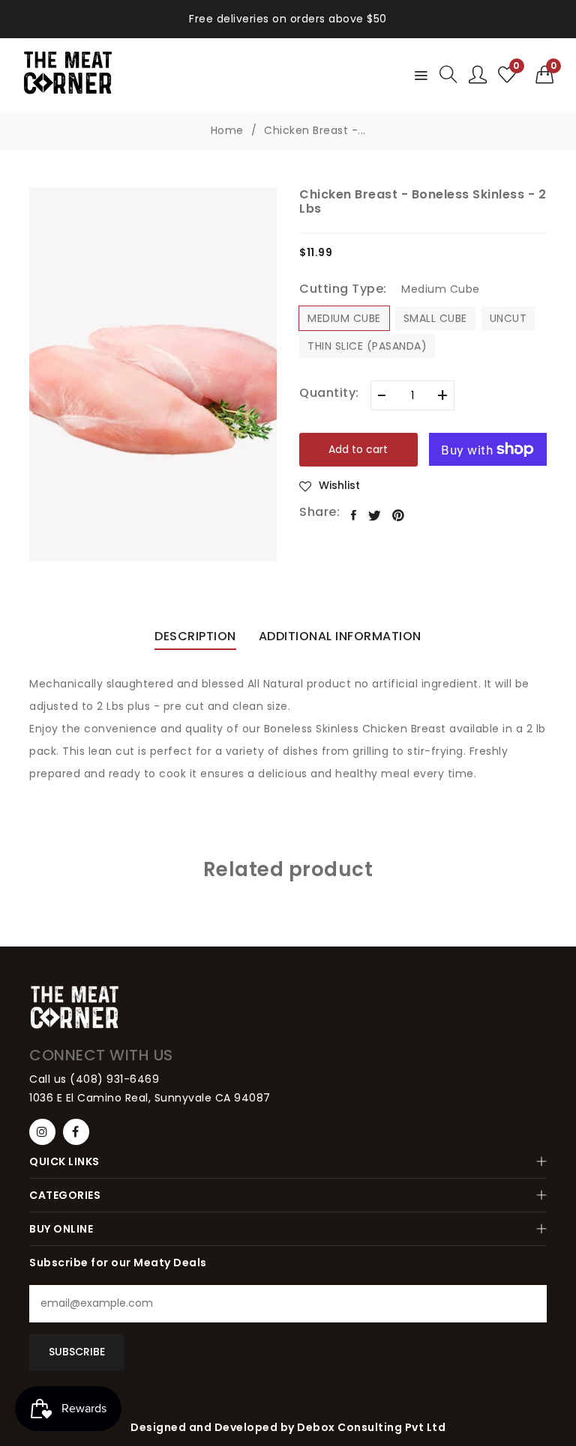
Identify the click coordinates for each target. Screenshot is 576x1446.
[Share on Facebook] (354, 515)
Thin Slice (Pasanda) (367, 345)
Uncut (508, 318)
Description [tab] (195, 638)
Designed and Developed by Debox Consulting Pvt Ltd (288, 1427)
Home (227, 130)
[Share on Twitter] (375, 515)
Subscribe (77, 1351)
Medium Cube (344, 318)
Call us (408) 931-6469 (94, 1079)
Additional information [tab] (340, 638)
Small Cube (435, 318)
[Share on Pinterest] (398, 515)
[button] (545, 75)
